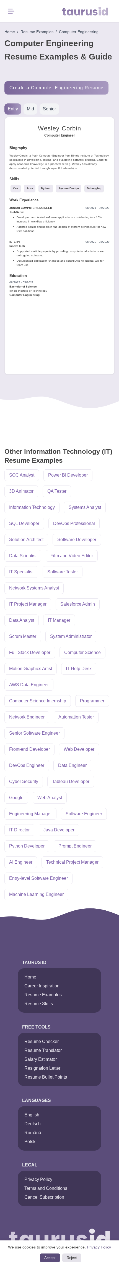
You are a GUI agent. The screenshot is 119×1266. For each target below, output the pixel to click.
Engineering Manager (30, 813)
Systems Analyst (85, 507)
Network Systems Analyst (34, 588)
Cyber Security (23, 781)
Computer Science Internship (37, 700)
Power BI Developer (68, 475)
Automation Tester (76, 717)
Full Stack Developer (29, 652)
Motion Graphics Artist (30, 668)
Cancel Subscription (44, 1197)
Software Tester (62, 571)
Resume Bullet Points (45, 1077)
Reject (72, 1258)
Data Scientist (23, 555)
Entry (13, 108)
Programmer (92, 700)
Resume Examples (36, 31)
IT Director (19, 830)
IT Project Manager (27, 604)
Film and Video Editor (71, 555)
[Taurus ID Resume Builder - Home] (88, 11)
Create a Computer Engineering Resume (56, 87)
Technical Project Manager (72, 862)
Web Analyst (49, 797)
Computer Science (82, 652)
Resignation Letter (42, 1068)
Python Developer (27, 846)
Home (9, 31)
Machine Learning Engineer (36, 894)
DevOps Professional (74, 523)
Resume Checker (41, 1041)
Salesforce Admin (77, 604)
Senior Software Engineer (34, 733)
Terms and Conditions (45, 1188)
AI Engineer (20, 862)
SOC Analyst (21, 475)
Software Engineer (84, 813)
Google (16, 797)
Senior (49, 108)
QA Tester (56, 491)
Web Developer (79, 749)
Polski (30, 1141)
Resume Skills (38, 1003)
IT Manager (59, 620)
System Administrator (71, 636)
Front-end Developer (29, 749)
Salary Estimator (40, 1059)
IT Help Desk (79, 668)
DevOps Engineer (26, 765)
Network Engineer (27, 717)
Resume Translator (43, 1050)
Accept (50, 1258)
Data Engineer (72, 765)
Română (32, 1132)
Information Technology (32, 507)
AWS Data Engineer (29, 684)
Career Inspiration (42, 985)
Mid (30, 108)
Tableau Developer (70, 781)
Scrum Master (22, 636)
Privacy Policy (38, 1179)
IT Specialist (21, 571)
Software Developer (76, 539)
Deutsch (32, 1123)
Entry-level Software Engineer (38, 878)
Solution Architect (26, 539)
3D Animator (21, 491)
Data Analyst (21, 620)
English (31, 1115)
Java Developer (58, 830)
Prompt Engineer (75, 846)
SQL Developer (24, 523)
